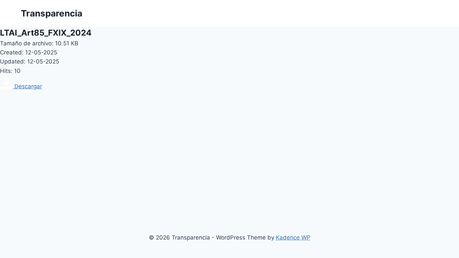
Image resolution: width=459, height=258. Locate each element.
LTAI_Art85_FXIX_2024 (45, 33)
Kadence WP (293, 237)
